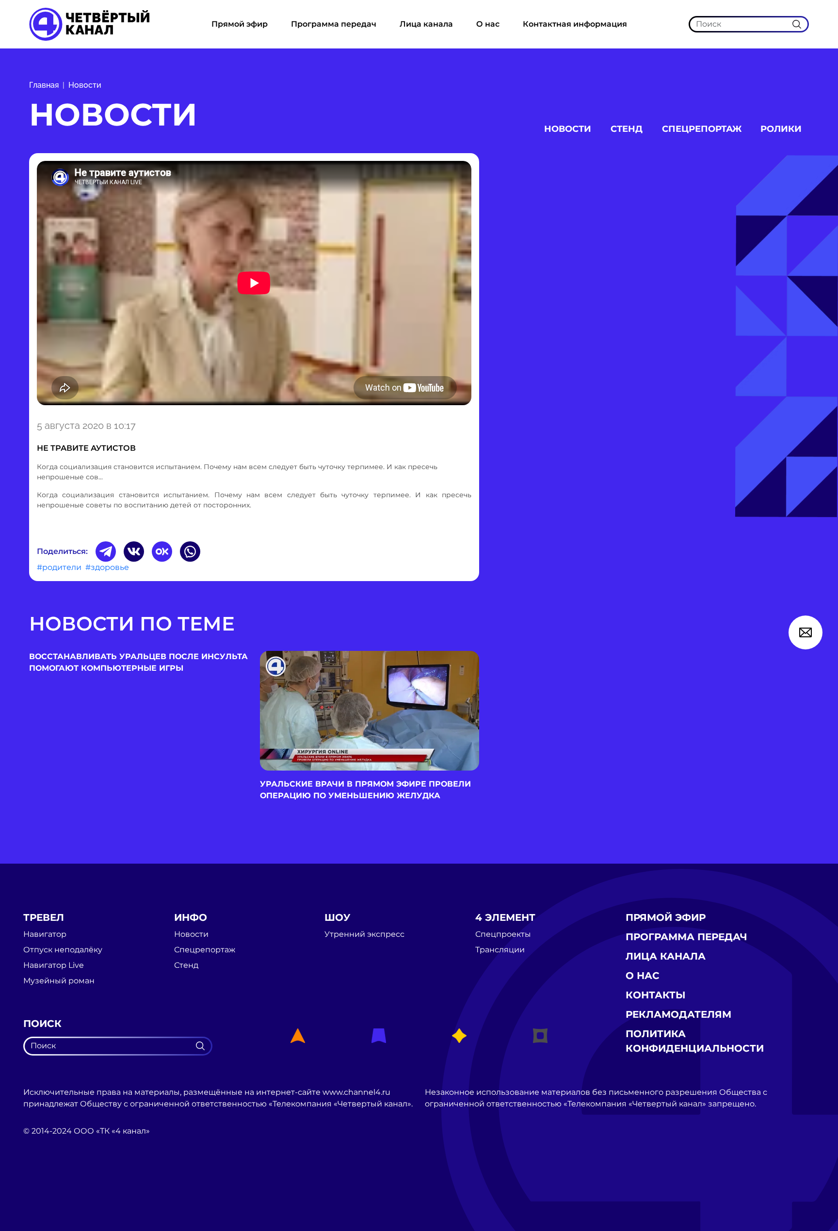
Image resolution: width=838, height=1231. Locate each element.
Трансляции (500, 950)
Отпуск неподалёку (62, 950)
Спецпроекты (503, 934)
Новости (84, 85)
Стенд (627, 129)
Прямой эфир (239, 24)
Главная (44, 85)
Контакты (656, 995)
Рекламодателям (678, 1014)
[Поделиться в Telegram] (106, 551)
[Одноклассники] (162, 551)
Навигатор (44, 934)
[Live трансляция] (44, 1185)
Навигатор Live (53, 965)
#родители (59, 567)
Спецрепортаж (701, 129)
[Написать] (805, 632)
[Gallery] (254, 285)
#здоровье (107, 567)
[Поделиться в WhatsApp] (190, 551)
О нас (488, 24)
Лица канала (426, 24)
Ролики (781, 129)
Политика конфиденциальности (695, 1041)
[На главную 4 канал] (89, 23)
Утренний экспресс (364, 934)
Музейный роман (59, 981)
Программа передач (333, 24)
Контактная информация (575, 24)
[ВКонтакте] (134, 551)
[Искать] (796, 24)
